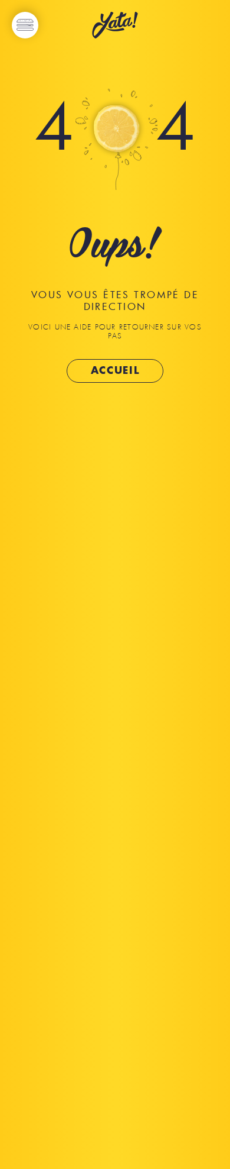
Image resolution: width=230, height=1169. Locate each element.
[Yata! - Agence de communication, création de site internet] (115, 26)
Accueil (115, 371)
